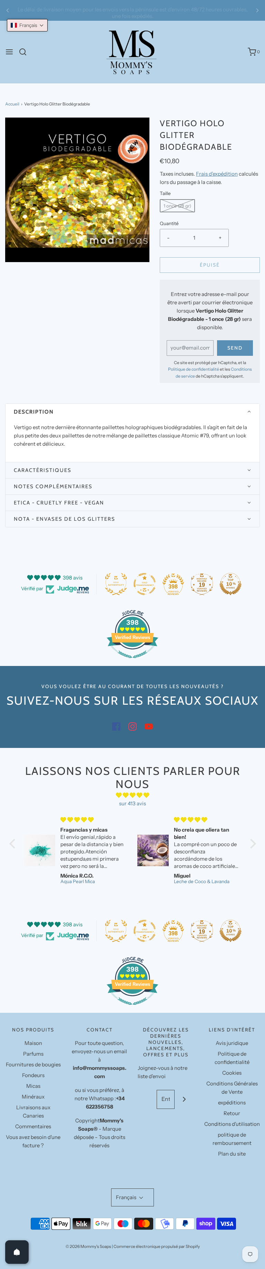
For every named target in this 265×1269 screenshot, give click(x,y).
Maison (33, 1043)
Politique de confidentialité (193, 369)
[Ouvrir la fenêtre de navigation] (9, 52)
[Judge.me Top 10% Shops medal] (230, 584)
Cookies (232, 1072)
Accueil (12, 103)
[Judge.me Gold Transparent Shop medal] (145, 584)
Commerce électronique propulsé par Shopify (157, 1246)
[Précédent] (7, 10)
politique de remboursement (232, 1138)
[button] (132, 412)
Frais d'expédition (217, 173)
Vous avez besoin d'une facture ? (33, 1141)
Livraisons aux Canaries (33, 1111)
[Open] (17, 1252)
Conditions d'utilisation (232, 1124)
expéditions (232, 1102)
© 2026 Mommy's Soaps (88, 1246)
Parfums (33, 1053)
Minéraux (33, 1096)
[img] (132, 795)
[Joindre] (184, 1099)
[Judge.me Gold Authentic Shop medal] (116, 584)
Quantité (169, 223)
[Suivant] (257, 10)
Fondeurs (33, 1075)
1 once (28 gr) (177, 206)
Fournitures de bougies (33, 1064)
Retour (232, 1113)
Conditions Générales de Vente (232, 1087)
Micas (33, 1086)
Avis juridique (232, 1043)
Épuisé (210, 265)
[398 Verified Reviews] (132, 661)
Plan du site (232, 1153)
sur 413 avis (132, 803)
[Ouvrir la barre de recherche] (25, 52)
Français (126, 1197)
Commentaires (33, 1126)
